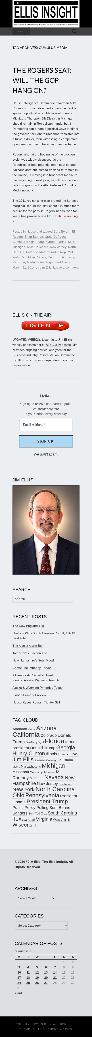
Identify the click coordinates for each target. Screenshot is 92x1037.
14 (55, 972)
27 (46, 983)
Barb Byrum (62, 231)
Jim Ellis (45, 267)
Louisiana (65, 760)
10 (19, 972)
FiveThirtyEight (35, 742)
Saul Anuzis (62, 262)
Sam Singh (45, 262)
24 (19, 983)
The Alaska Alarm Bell (28, 645)
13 (46, 972)
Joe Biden (40, 760)
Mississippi (36, 772)
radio (54, 252)
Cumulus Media (24, 242)
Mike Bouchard (37, 247)
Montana (37, 778)
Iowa (74, 753)
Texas (20, 818)
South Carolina (62, 812)
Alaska (31, 729)
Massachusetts (31, 766)
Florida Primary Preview (29, 695)
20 (46, 977)
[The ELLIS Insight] (46, 13)
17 (19, 977)
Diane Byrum (45, 242)
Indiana (63, 754)
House (31, 231)
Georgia (65, 747)
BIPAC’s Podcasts (58, 344)
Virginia (44, 819)
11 (28, 972)
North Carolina (55, 789)
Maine (16, 766)
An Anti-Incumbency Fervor (32, 668)
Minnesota (21, 772)
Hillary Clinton (29, 753)
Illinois (51, 754)
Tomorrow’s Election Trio (30, 653)
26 (37, 983)
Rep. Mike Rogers (33, 257)
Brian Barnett (34, 236)
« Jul (18, 993)
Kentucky (51, 760)
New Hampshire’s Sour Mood (33, 660)
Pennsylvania (42, 795)
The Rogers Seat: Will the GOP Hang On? (42, 80)
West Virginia (61, 819)
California (26, 734)
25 (28, 983)
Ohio (18, 795)
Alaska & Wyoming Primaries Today (38, 687)
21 (55, 977)
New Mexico (65, 784)
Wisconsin (24, 825)
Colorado (48, 735)
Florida (61, 242)
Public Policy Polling (30, 807)
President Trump (47, 801)
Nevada (54, 777)
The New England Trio (28, 626)
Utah (31, 819)
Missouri (49, 772)
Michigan (19, 247)
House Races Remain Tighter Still (36, 702)
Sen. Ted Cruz (37, 813)
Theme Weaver (60, 1029)
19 (37, 977)
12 (37, 972)
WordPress (63, 1024)
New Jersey (58, 247)
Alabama (20, 729)
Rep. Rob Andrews (61, 257)
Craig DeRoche (56, 236)
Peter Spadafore (37, 252)
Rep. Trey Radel (24, 262)
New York (24, 789)
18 (28, 977)
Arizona (46, 728)
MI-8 (71, 242)
